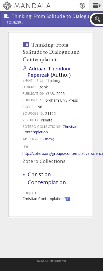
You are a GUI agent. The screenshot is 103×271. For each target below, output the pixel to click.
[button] (96, 5)
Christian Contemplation (47, 178)
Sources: (15, 23)
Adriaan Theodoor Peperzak (49, 71)
